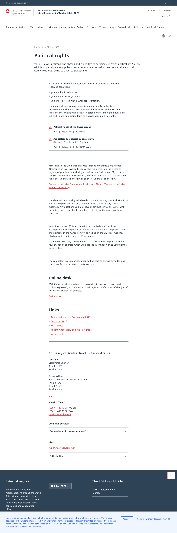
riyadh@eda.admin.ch (60, 414)
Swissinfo (56, 325)
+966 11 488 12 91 (58, 407)
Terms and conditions (31, 526)
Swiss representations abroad (104, 491)
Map (51, 396)
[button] (16, 27)
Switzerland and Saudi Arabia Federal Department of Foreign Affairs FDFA (57, 11)
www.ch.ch (56, 333)
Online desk (55, 296)
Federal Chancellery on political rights (70, 329)
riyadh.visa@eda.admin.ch (62, 447)
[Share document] (169, 36)
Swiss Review (58, 321)
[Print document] (163, 36)
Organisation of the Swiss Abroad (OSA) (71, 317)
